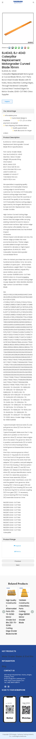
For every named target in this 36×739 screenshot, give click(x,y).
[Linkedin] (8, 686)
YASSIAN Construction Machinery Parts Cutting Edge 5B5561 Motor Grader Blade (24, 611)
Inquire (7, 101)
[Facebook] (5, 686)
